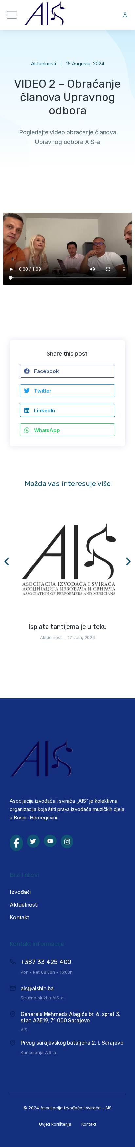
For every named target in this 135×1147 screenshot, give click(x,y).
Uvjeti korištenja (55, 1124)
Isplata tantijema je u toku (68, 627)
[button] (67, 371)
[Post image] (67, 561)
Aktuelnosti (43, 63)
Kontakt (88, 1124)
